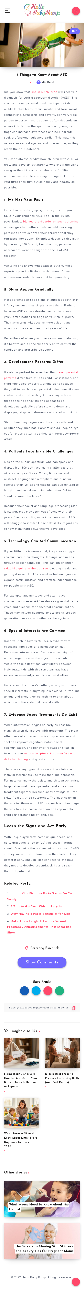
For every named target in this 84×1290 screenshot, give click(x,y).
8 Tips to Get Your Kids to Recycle (36, 906)
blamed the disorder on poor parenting (51, 221)
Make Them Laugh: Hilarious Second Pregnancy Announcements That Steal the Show (39, 926)
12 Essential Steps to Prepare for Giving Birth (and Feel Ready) (62, 1078)
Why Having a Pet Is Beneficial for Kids (40, 914)
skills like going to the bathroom (27, 568)
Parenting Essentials (44, 948)
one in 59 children (44, 92)
